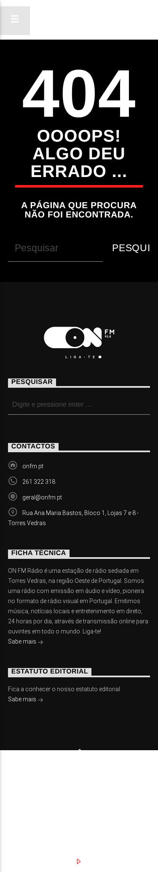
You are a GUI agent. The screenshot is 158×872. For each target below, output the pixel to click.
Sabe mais (22, 641)
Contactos (84, 800)
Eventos (86, 791)
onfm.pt (32, 466)
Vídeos (31, 800)
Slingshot (34, 779)
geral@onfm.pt (42, 497)
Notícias (34, 791)
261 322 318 (38, 481)
